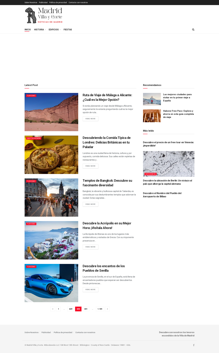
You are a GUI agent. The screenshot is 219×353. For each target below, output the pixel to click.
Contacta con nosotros (78, 2)
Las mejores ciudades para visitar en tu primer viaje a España (177, 97)
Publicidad (43, 2)
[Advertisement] (109, 56)
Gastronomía (34, 138)
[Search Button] (193, 29)
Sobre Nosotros (31, 2)
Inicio (28, 29)
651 (85, 309)
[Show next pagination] (107, 309)
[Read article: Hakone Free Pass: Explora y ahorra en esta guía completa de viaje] (152, 115)
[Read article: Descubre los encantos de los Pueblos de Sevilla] (51, 283)
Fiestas (68, 29)
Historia (39, 29)
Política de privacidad (58, 2)
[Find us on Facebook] (193, 345)
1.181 (100, 309)
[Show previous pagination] (53, 309)
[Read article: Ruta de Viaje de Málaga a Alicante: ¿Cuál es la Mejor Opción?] (51, 112)
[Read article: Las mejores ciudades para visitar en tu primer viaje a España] (152, 99)
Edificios (54, 29)
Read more (92, 119)
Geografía (150, 174)
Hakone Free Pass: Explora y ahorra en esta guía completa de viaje (178, 114)
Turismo (31, 96)
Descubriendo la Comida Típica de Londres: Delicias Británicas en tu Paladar (107, 142)
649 (70, 309)
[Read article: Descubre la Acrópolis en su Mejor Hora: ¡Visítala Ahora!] (51, 240)
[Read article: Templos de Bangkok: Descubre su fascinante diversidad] (51, 197)
